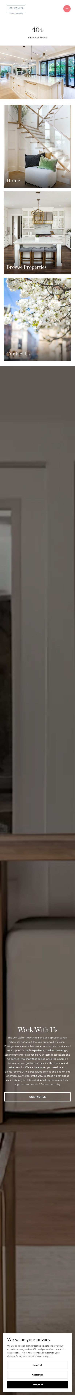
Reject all (37, 1365)
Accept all (37, 1384)
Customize (37, 1374)
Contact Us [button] (37, 1097)
